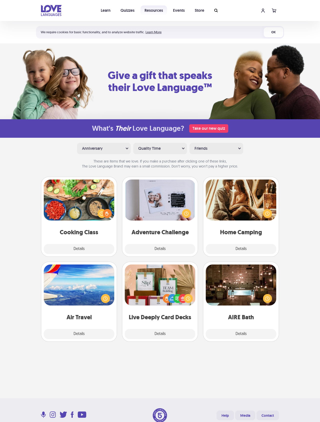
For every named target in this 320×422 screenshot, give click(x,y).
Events (179, 10)
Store (199, 10)
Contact (268, 415)
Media (245, 415)
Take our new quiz (208, 128)
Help (225, 415)
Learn (105, 10)
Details (79, 249)
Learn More (154, 32)
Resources (153, 10)
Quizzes (127, 10)
